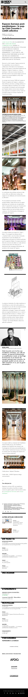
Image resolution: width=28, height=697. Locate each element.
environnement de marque (17, 508)
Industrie (4, 553)
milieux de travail (8, 504)
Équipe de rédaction (9, 35)
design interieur (8, 505)
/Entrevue (8, 631)
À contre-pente (6, 562)
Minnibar (4, 568)
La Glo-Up (4, 633)
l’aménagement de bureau (10, 491)
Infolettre (22, 693)
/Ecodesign (10, 541)
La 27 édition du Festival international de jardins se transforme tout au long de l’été (14, 544)
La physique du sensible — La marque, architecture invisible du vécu (12, 556)
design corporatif (8, 503)
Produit (4, 631)
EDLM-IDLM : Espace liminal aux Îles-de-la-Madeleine (18, 524)
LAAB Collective (7, 42)
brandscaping (7, 508)
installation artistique (19, 503)
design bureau (7, 506)
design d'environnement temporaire (13, 507)
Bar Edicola (15, 532)
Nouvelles (4, 541)
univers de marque (16, 505)
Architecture (16, 504)
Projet (3, 34)
